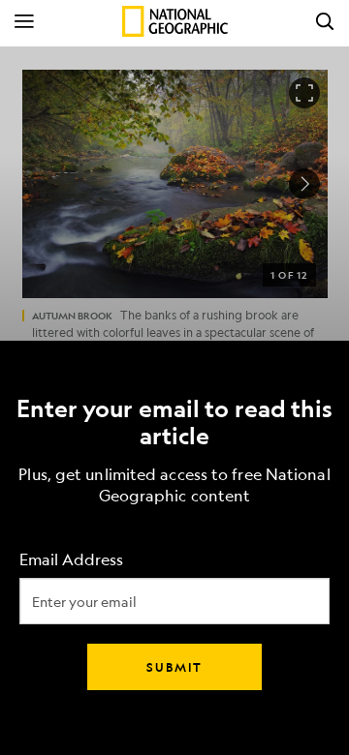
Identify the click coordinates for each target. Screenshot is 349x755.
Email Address (71, 560)
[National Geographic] (175, 21)
